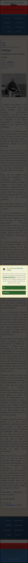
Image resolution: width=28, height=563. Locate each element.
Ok (4, 287)
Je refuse (6, 292)
